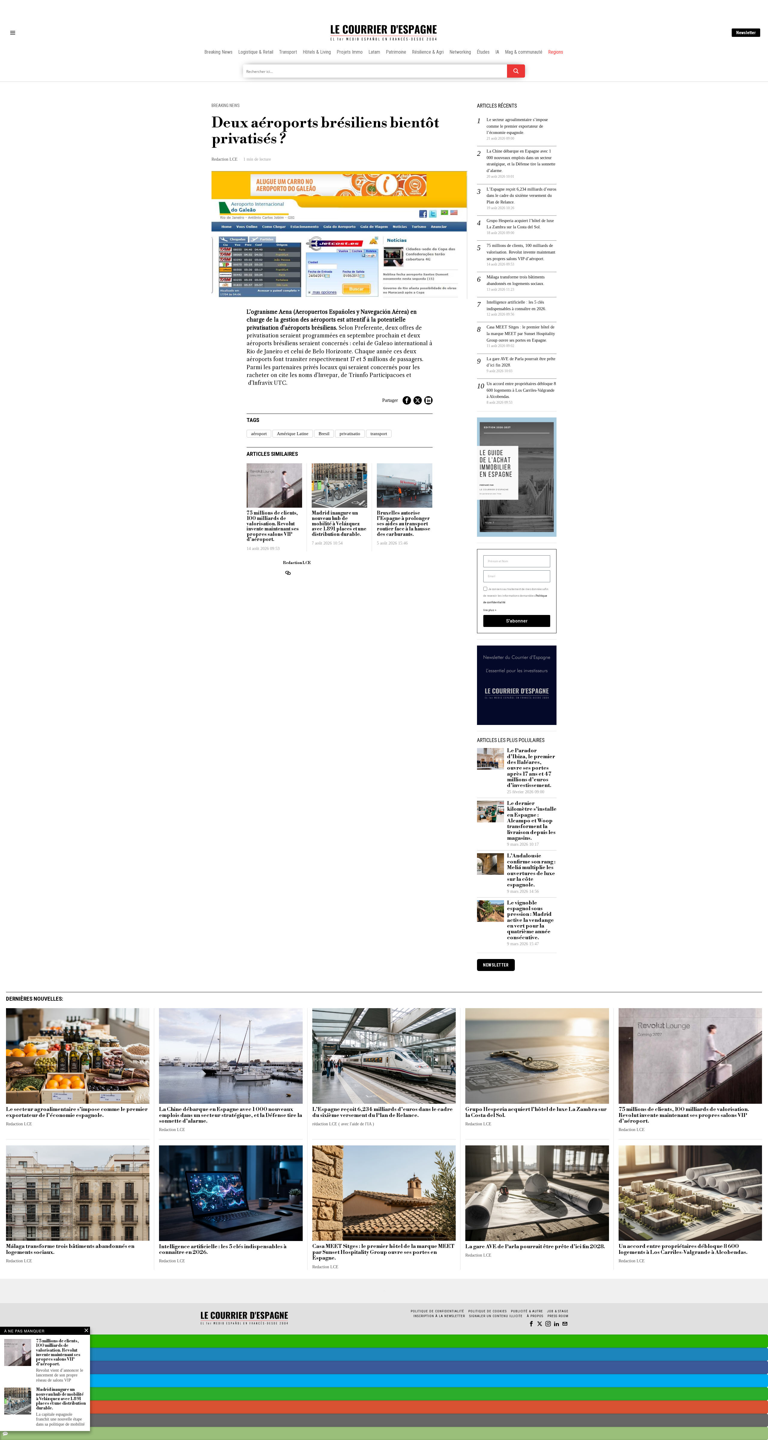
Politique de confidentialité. (419, 793)
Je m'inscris (445, 771)
